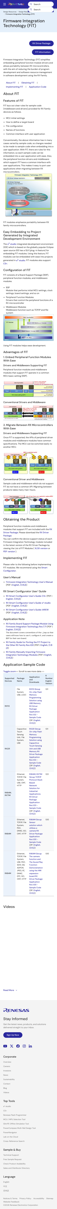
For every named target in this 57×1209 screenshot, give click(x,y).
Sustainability (9, 1079)
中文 (5, 1186)
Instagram (24, 1046)
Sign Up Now (13, 1035)
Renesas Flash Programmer (14, 1115)
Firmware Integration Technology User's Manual (29, 582)
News (5, 1075)
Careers (6, 1066)
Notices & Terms (10, 1198)
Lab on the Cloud (10, 1137)
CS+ (5, 263)
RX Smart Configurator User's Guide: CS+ (26, 596)
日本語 (23, 585)
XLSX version (41, 548)
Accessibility (38, 1198)
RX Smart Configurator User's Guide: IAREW (27, 609)
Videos (6, 1092)
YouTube (5, 1046)
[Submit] (31, 9)
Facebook (18, 1046)
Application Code (37, 86)
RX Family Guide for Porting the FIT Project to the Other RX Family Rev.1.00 (28, 643)
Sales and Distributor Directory (16, 1168)
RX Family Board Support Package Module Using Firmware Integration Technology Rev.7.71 (29, 625)
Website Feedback (11, 1202)
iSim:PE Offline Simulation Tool (16, 1124)
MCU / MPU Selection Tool (14, 1119)
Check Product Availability (14, 1164)
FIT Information (42, 52)
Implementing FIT (14, 86)
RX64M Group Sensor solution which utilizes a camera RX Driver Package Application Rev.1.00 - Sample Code (36, 830)
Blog (5, 1088)
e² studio (7, 1106)
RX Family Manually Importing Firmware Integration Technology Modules (25, 653)
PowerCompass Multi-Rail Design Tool (19, 1128)
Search (41, 4)
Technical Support (11, 1155)
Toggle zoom (9, 671)
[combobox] (41, 9)
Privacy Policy (25, 1198)
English (15, 585)
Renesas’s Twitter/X (11, 1046)
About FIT (11, 82)
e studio (11, 244)
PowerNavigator (10, 1132)
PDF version (9, 551)
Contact (6, 1084)
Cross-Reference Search (14, 1141)
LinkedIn (30, 1046)
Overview (7, 1062)
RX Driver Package (41, 43)
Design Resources (25, 12)
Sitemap (49, 1198)
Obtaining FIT (27, 82)
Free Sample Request (12, 1159)
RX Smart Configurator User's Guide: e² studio (28, 602)
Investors (7, 1070)
